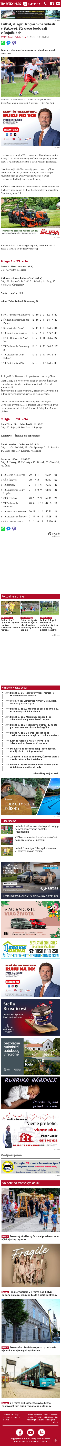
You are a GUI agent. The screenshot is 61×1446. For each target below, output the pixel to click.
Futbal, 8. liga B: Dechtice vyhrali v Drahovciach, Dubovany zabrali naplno (30, 625)
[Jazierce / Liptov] (30, 796)
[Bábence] (30, 1093)
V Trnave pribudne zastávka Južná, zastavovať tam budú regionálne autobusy (26, 1404)
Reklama (49, 1417)
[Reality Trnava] (30, 1129)
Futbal (10, 37)
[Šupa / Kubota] (30, 216)
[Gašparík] (30, 1017)
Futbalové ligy (20, 37)
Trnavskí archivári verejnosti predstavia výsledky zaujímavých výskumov (29, 1349)
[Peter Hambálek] (30, 978)
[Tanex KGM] (30, 880)
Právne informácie (35, 1415)
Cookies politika (55, 1421)
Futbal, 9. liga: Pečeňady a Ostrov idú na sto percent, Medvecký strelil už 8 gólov (33, 726)
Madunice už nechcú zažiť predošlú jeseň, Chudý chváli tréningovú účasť (33, 750)
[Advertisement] (29, 562)
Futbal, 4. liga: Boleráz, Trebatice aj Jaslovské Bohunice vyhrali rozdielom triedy (34, 734)
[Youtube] (58, 3)
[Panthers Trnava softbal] (30, 1166)
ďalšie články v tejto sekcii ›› (46, 774)
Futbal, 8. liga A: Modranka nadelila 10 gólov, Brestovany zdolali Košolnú (49, 625)
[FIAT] (30, 919)
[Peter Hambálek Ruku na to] (30, 126)
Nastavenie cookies (43, 1420)
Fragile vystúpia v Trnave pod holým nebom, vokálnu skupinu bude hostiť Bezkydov (29, 1293)
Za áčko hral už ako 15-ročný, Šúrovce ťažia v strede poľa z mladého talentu (34, 758)
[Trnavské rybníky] (30, 14)
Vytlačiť (55, 533)
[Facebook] (52, 3)
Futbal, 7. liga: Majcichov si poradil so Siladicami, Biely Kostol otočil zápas (30, 718)
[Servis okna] (30, 949)
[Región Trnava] (30, 1056)
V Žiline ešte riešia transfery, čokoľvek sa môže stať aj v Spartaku (36, 839)
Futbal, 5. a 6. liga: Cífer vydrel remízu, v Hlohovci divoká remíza (32, 694)
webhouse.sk (42, 1441)
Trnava (5, 1237)
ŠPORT (3, 37)
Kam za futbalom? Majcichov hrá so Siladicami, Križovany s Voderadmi (29, 742)
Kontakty (30, 1420)
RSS (56, 1417)
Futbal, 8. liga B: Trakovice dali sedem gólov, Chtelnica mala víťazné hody (34, 766)
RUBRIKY (34, 3)
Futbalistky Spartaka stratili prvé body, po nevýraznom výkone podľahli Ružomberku (37, 829)
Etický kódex (40, 1417)
